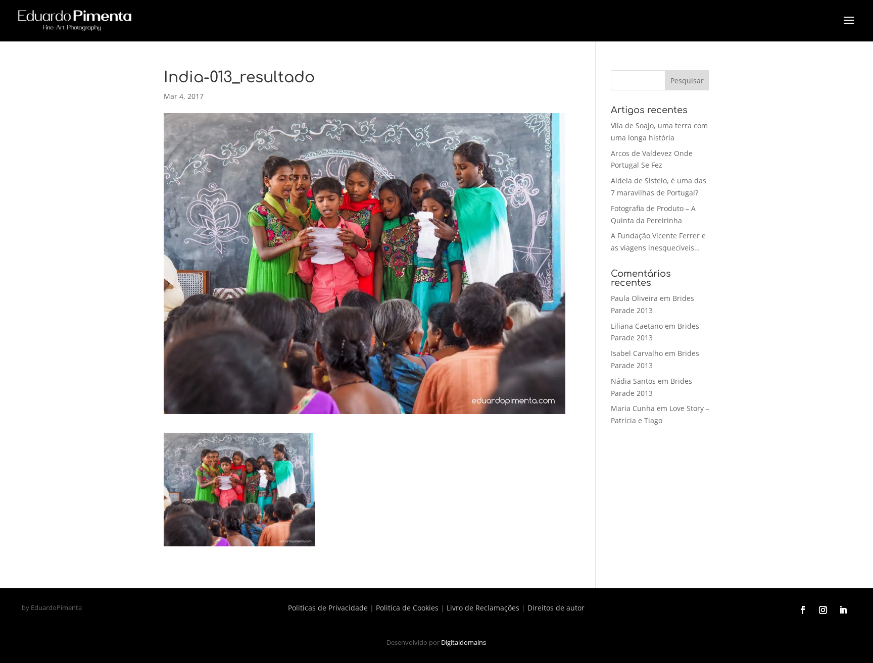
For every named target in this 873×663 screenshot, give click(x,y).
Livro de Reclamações (483, 608)
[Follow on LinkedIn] (843, 610)
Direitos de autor (556, 608)
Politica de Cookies (407, 608)
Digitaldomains (463, 642)
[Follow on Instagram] (823, 610)
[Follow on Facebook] (803, 610)
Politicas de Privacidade (328, 608)
